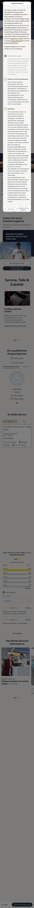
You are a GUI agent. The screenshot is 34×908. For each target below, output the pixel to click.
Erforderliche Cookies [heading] (15, 56)
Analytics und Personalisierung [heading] (18, 79)
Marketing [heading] (11, 109)
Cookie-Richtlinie (16, 41)
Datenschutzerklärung (11, 43)
